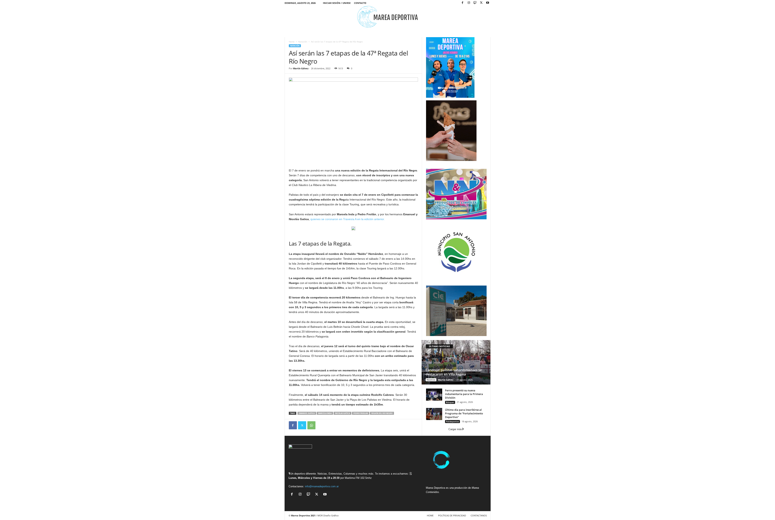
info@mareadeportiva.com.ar (322, 486)
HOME (430, 515)
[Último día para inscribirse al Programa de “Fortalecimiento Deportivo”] (434, 414)
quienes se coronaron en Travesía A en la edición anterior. (347, 219)
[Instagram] (468, 3)
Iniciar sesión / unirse (337, 2)
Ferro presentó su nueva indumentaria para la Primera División (464, 394)
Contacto (360, 2)
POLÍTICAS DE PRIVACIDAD (452, 515)
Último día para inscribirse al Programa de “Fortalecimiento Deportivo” (464, 413)
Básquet (450, 402)
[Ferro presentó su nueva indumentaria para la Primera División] (434, 395)
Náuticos (431, 379)
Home (291, 41)
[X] (481, 3)
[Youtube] (487, 3)
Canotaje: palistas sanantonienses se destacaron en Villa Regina (454, 372)
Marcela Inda (325, 413)
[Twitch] (475, 3)
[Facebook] (462, 3)
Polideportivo (452, 421)
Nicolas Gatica (342, 413)
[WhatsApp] (311, 425)
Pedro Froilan (360, 413)
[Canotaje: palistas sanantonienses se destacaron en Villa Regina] (456, 362)
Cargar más (455, 429)
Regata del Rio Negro (382, 413)
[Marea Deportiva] (388, 16)
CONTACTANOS (479, 515)
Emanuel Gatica (307, 413)
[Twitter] (302, 425)
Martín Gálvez (300, 68)
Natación (302, 41)
